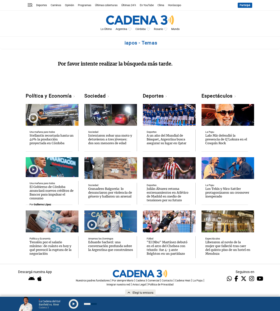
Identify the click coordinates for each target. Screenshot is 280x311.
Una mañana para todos (42, 132)
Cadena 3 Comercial (147, 280)
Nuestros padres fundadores (93, 280)
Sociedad (95, 96)
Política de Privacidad (161, 284)
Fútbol (150, 238)
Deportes (41, 5)
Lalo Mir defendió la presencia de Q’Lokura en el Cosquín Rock (226, 139)
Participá (245, 5)
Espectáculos (218, 96)
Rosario (158, 29)
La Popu (209, 132)
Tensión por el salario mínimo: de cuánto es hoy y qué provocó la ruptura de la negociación (50, 247)
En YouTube (147, 5)
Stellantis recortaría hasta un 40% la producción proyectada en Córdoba (52, 139)
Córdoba (140, 29)
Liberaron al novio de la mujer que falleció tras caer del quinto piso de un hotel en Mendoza (227, 247)
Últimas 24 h (128, 5)
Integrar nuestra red (118, 284)
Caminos (56, 5)
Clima (161, 5)
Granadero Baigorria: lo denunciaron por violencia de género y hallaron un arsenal (110, 192)
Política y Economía (49, 96)
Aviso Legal (139, 284)
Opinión (69, 5)
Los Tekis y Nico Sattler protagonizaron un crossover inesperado (227, 192)
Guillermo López (42, 204)
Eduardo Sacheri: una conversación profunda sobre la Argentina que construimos (110, 246)
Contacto (167, 280)
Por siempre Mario (123, 280)
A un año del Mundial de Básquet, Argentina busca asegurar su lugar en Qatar (166, 139)
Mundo (175, 29)
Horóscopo (174, 5)
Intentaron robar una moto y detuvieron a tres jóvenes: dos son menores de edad (110, 139)
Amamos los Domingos (100, 238)
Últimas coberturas (106, 5)
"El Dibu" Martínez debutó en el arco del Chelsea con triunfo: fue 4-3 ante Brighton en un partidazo (167, 247)
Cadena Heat (182, 280)
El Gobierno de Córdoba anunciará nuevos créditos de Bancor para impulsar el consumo (52, 192)
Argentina (121, 29)
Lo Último (106, 29)
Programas (84, 5)
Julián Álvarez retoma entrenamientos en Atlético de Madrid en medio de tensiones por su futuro (167, 194)
